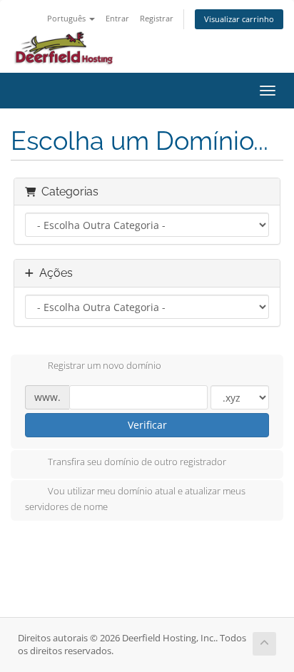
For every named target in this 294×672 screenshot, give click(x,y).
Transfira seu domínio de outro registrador (137, 461)
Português (67, 18)
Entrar (117, 18)
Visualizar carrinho (239, 19)
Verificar (147, 425)
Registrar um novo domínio (104, 366)
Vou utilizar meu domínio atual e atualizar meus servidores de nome (135, 498)
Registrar (156, 18)
